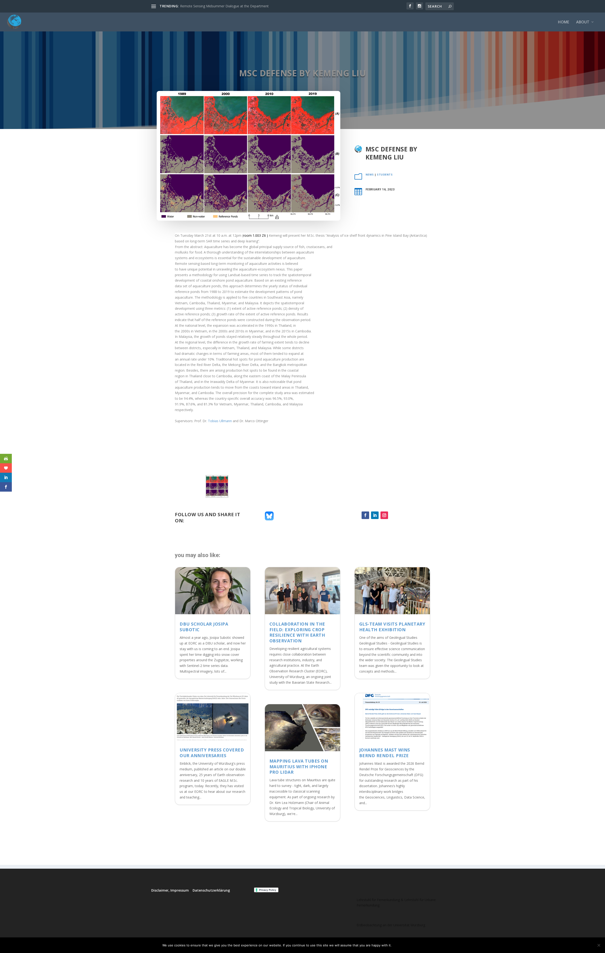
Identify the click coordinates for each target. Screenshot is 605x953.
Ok (399, 945)
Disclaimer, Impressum (170, 890)
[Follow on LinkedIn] (375, 515)
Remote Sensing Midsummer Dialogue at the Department (224, 6)
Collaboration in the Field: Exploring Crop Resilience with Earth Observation (297, 632)
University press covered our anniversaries (212, 752)
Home (563, 22)
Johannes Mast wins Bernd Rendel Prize (384, 752)
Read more (431, 945)
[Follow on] (394, 515)
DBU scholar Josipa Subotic (204, 626)
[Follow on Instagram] (384, 515)
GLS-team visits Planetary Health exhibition (392, 626)
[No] (598, 945)
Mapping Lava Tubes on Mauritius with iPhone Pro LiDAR (298, 766)
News (370, 174)
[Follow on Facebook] (365, 515)
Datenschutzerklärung (211, 890)
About (582, 22)
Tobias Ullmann (220, 421)
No (411, 945)
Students (385, 174)
